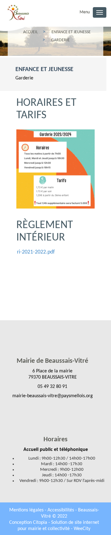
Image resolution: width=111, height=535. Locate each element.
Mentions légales (27, 510)
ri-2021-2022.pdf (36, 252)
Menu (85, 12)
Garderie (24, 78)
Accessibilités (61, 510)
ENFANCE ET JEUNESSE (44, 69)
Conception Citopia (28, 522)
